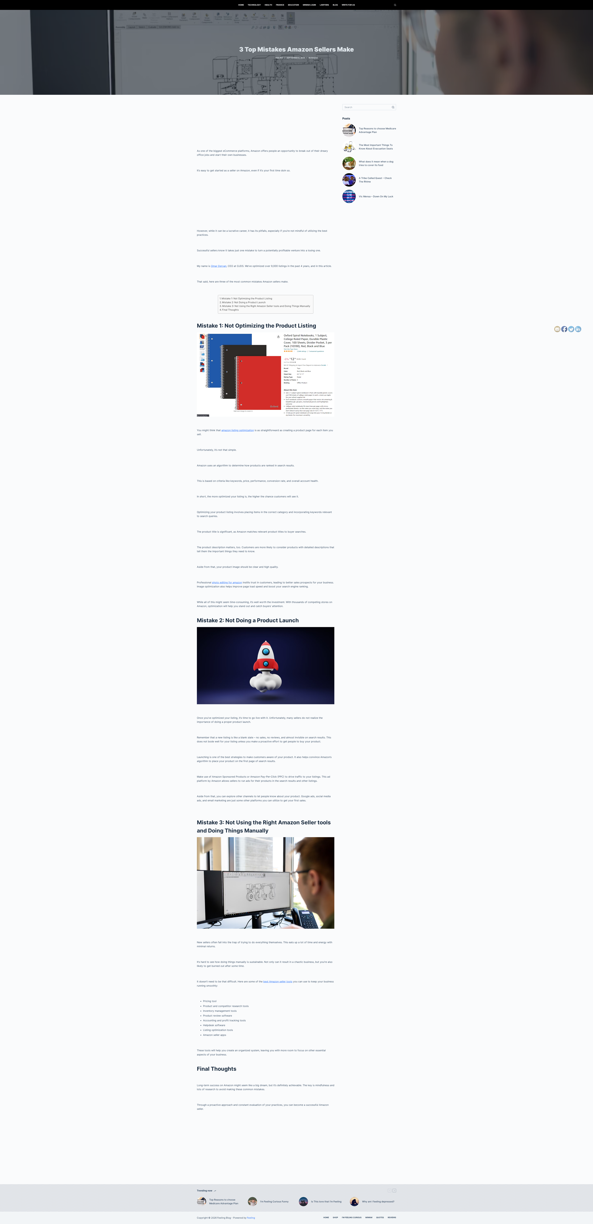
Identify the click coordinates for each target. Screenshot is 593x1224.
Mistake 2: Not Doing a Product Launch (244, 302)
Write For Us (348, 5)
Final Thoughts (230, 309)
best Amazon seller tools (277, 981)
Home (241, 5)
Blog (335, 5)
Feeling (279, 58)
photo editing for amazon (227, 582)
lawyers (324, 5)
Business (313, 58)
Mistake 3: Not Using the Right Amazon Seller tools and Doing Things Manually (266, 306)
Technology (254, 5)
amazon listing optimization (237, 430)
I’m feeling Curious (352, 1217)
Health (268, 5)
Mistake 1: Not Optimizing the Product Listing (247, 298)
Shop (335, 1217)
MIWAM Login (309, 5)
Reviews (392, 1217)
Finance (280, 5)
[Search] (395, 5)
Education (293, 5)
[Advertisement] (265, 125)
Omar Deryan (218, 266)
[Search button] (393, 107)
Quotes (380, 1217)
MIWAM (368, 1217)
